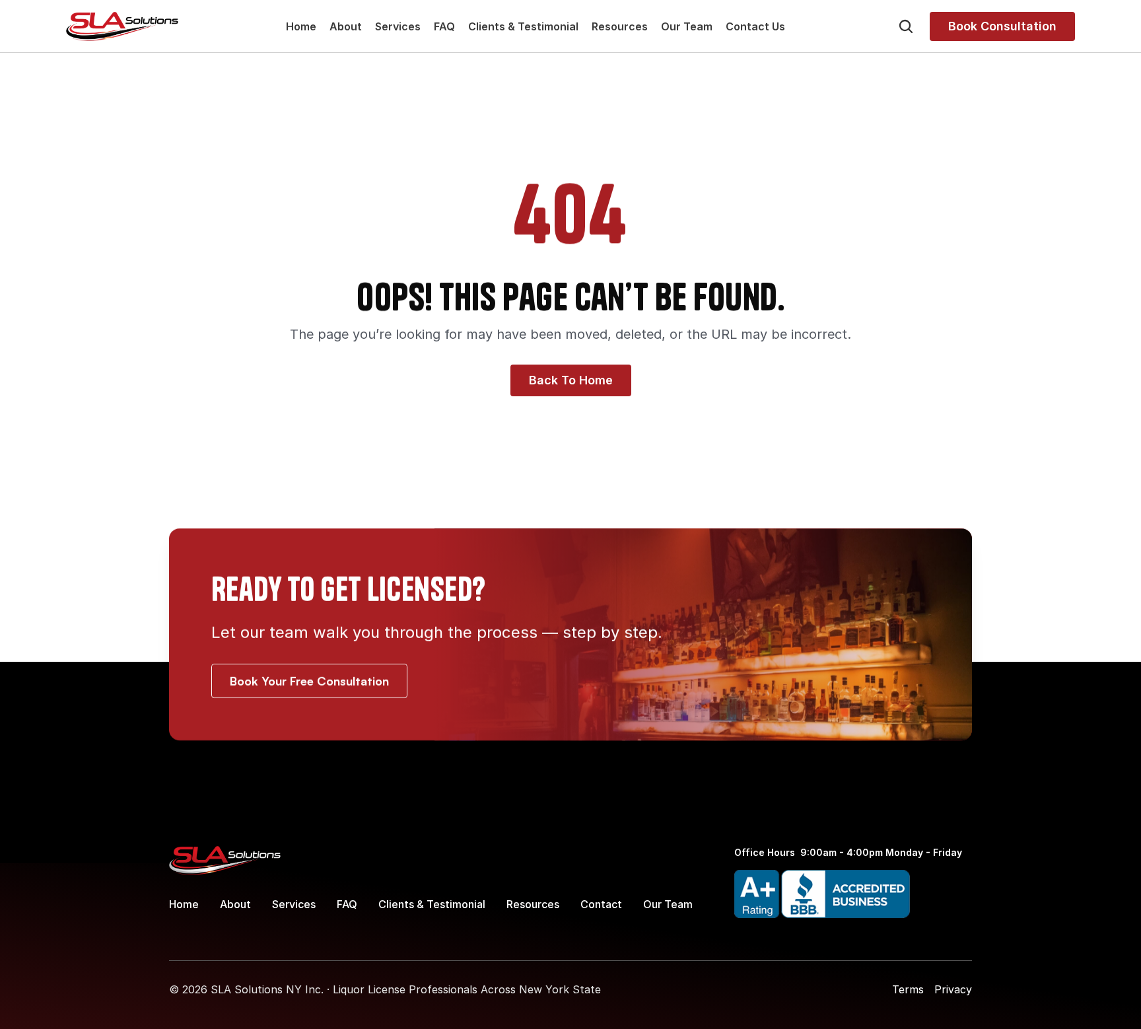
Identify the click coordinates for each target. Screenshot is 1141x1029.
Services (398, 26)
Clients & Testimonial (523, 26)
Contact (601, 904)
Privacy (953, 989)
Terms (908, 989)
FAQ (444, 26)
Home (301, 26)
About (345, 26)
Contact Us (755, 26)
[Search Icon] (906, 26)
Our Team (686, 26)
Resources (620, 26)
